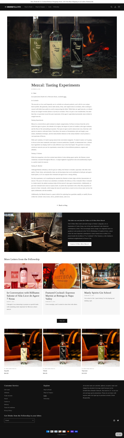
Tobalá (45, 371)
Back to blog (63, 205)
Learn (45, 395)
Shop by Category (48, 392)
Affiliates (6, 392)
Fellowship (46, 398)
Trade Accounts (8, 395)
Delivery (6, 404)
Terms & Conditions (9, 407)
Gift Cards (7, 389)
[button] (111, 7)
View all (62, 320)
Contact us (7, 401)
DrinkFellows (63, 434)
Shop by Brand (47, 389)
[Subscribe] (33, 420)
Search (6, 398)
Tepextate (84, 371)
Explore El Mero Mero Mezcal (80, 244)
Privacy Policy (8, 410)
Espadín (6, 371)
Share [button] (34, 93)
